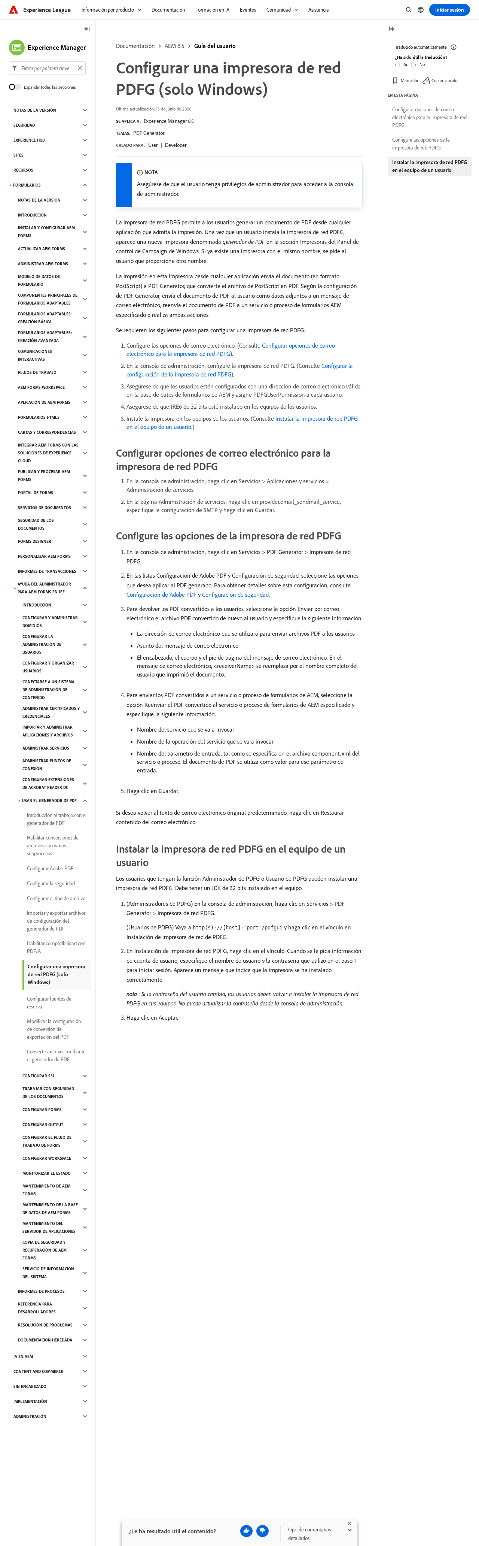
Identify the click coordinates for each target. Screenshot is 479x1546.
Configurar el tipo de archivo (56, 898)
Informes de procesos (41, 1291)
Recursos (23, 170)
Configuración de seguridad (235, 594)
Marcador (409, 80)
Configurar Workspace (46, 1158)
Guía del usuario (215, 45)
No (422, 64)
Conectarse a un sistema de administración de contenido (48, 689)
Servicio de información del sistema (48, 1272)
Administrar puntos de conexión (46, 764)
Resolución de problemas (45, 1325)
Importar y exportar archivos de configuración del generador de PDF (56, 921)
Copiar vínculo (444, 80)
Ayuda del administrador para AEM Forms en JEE (44, 588)
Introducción (32, 215)
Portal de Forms (35, 492)
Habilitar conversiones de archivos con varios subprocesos (53, 845)
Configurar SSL (38, 1075)
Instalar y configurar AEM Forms (46, 231)
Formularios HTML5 (39, 417)
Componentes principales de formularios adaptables (47, 299)
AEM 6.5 (174, 45)
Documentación (135, 45)
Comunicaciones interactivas (35, 355)
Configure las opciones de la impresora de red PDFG (421, 143)
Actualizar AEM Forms (41, 248)
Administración (29, 1416)
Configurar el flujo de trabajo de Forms (46, 1141)
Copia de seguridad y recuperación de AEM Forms (44, 1250)
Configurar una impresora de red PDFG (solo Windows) (56, 974)
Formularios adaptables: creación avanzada (45, 336)
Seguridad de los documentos (36, 524)
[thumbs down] (262, 1531)
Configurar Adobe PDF (50, 868)
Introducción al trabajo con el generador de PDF (56, 819)
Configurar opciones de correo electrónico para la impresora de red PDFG (429, 117)
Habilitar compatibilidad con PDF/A (56, 947)
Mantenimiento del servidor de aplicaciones (49, 1227)
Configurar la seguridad (51, 883)
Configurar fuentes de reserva (49, 1002)
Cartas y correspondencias (47, 432)
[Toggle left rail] (87, 29)
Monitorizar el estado (46, 1173)
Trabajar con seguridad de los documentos (48, 1092)
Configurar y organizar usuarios (48, 667)
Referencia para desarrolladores (37, 1307)
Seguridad (24, 125)
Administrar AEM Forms (43, 263)
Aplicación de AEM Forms (44, 402)
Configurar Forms (42, 1109)
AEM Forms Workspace (41, 387)
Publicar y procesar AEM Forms (44, 475)
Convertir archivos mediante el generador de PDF (56, 1055)
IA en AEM (23, 1356)
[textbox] (47, 68)
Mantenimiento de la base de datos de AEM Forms (50, 1208)
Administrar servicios (45, 748)
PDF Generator (148, 133)
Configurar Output (42, 1124)
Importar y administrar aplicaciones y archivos (47, 731)
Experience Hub (29, 140)
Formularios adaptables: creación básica (45, 317)
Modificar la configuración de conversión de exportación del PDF (54, 1029)
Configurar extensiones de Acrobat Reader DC (48, 783)
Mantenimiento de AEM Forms (46, 1189)
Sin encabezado (29, 1386)
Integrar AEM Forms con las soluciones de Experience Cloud (48, 452)
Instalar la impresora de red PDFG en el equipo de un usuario (429, 166)
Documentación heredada (45, 1340)
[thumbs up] (246, 1531)
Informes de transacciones (47, 571)
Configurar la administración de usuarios (41, 644)
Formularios (27, 185)
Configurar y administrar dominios (50, 621)
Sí (405, 64)
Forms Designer (34, 541)
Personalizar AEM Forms (44, 556)
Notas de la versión (34, 110)
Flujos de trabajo (37, 372)
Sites (18, 155)
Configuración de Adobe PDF (161, 594)
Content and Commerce (38, 1371)
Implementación (30, 1401)
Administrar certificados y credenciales (51, 712)
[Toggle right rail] (391, 29)
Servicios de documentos (44, 507)
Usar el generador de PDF (49, 800)
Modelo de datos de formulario (39, 280)
